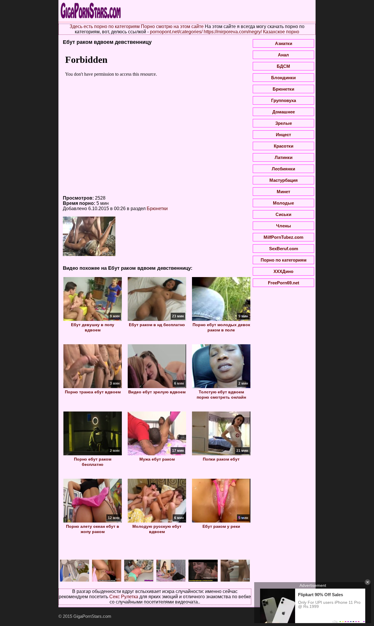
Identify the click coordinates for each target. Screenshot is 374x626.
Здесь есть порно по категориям (105, 26)
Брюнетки (157, 208)
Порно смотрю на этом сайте (172, 26)
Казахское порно (281, 31)
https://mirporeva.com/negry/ (233, 31)
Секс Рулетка (123, 596)
